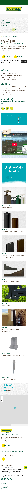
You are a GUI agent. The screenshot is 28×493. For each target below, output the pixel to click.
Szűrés (10, 177)
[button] (22, 61)
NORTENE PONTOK (14, 1)
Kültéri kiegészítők (5, 22)
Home (2, 20)
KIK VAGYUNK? (4, 1)
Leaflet (12, 425)
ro (17, 3)
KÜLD (25, 468)
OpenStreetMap (20, 425)
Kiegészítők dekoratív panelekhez (9, 24)
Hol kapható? (8, 56)
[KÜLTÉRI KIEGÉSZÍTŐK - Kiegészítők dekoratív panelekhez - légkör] (14, 61)
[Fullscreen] (2, 401)
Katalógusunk (23, 1)
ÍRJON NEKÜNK (20, 56)
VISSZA (17, 29)
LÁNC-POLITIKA (4, 486)
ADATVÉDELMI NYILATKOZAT (7, 485)
